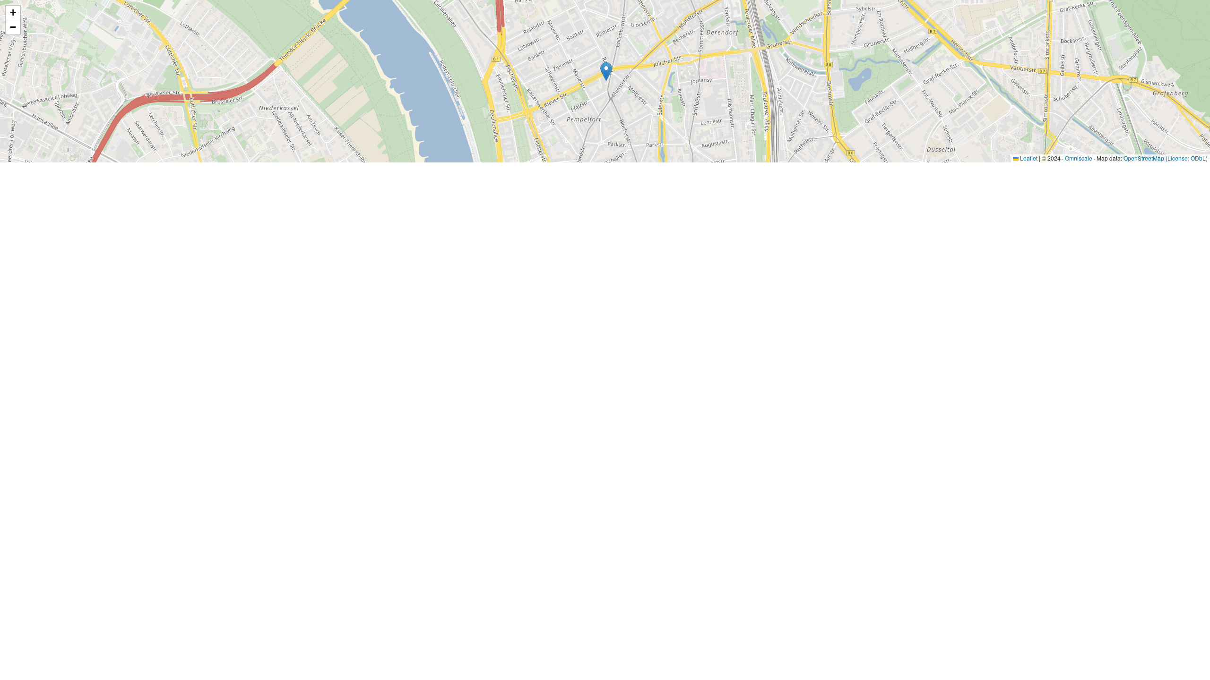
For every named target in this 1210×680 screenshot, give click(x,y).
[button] (606, 71)
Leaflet (1028, 158)
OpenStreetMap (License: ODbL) (1166, 158)
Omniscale (1078, 158)
